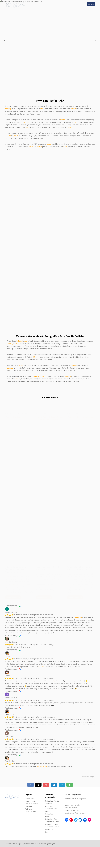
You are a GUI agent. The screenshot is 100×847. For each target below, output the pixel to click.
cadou (49, 144)
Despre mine (29, 799)
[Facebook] (30, 785)
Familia (73, 109)
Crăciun (76, 122)
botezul (41, 666)
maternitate (78, 617)
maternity (51, 681)
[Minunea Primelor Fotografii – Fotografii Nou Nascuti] (81, 489)
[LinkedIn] (54, 785)
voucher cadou (42, 766)
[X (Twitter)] (38, 785)
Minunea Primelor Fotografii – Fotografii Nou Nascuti (80, 568)
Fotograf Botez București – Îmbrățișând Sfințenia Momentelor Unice (16, 569)
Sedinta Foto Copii (51, 819)
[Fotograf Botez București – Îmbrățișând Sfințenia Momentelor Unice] (19, 489)
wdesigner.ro (52, 844)
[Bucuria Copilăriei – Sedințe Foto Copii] (50, 489)
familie (62, 120)
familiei (26, 122)
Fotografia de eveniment (21, 413)
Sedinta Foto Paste (51, 824)
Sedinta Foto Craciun (52, 827)
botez (42, 109)
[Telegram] (62, 785)
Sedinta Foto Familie (52, 801)
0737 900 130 (75, 810)
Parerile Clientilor (31, 801)
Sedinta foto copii (41, 413)
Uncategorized (9, 413)
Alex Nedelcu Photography (76, 799)
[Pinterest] (46, 785)
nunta (27, 127)
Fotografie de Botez (52, 822)
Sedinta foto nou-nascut (74, 413)
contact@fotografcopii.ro (77, 813)
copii (25, 341)
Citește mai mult (13, 597)
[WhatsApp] (69, 785)
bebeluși (8, 109)
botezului (14, 584)
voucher (39, 147)
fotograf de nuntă (38, 376)
